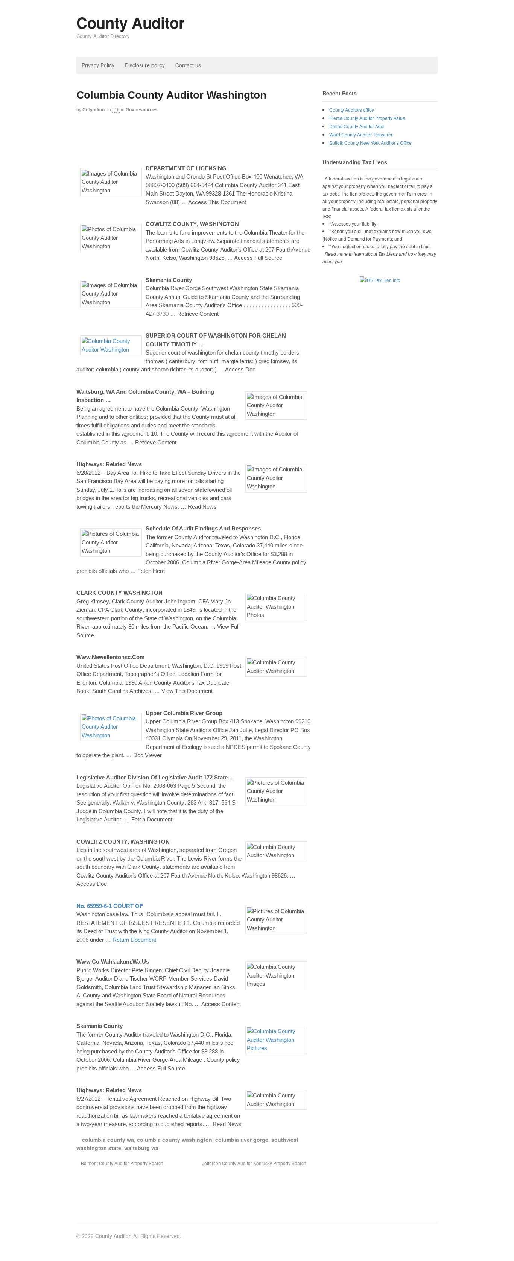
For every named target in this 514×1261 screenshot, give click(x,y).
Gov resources (142, 109)
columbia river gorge (241, 1139)
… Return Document (130, 940)
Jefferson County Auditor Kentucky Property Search (254, 1163)
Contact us (188, 65)
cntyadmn (93, 109)
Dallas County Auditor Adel (357, 126)
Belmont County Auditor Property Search (121, 1163)
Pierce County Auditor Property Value (367, 118)
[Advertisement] (213, 138)
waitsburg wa (141, 1148)
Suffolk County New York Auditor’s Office (370, 142)
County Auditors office (351, 109)
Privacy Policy (98, 65)
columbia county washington (174, 1139)
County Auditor (130, 22)
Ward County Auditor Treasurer (360, 134)
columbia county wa (108, 1139)
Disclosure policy (145, 65)
